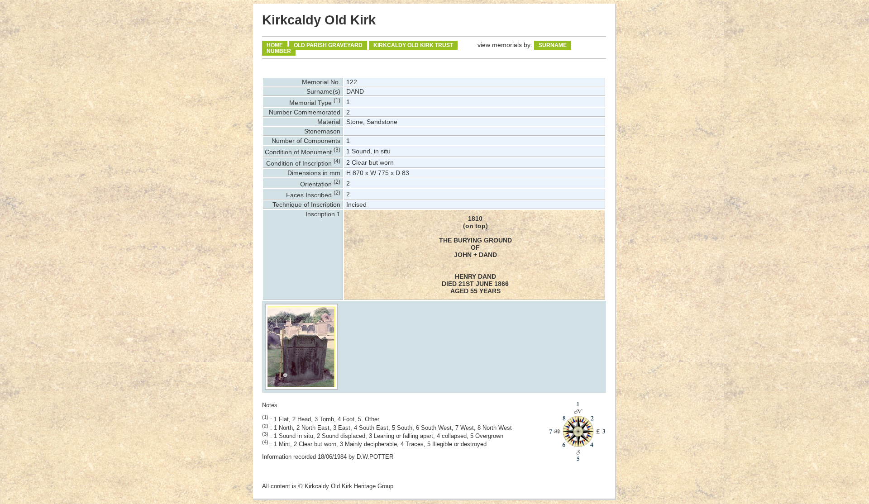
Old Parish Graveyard (328, 45)
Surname (553, 45)
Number (279, 51)
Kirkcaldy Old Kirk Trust (413, 45)
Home (275, 45)
